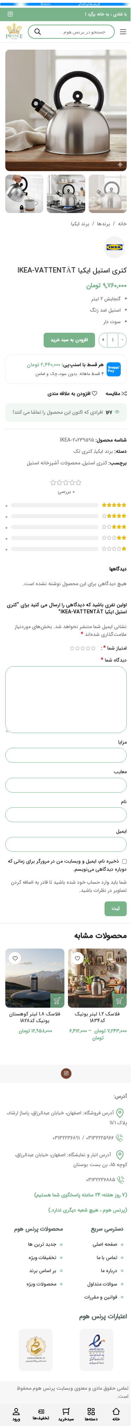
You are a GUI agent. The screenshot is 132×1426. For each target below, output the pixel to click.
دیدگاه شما (114, 660)
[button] (57, 1001)
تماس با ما (107, 1258)
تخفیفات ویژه (42, 1258)
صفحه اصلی (105, 1244)
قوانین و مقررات (100, 1297)
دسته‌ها (91, 1419)
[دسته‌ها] (91, 1411)
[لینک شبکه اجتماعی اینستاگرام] (10, 14)
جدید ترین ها (42, 1244)
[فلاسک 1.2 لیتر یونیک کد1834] (97, 978)
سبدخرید (66, 1419)
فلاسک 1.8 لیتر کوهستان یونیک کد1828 (34, 1017)
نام (124, 802)
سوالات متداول (102, 1284)
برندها (103, 224)
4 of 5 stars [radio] (77, 648)
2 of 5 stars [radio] (87, 648)
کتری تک (82, 451)
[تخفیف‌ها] (41, 1411)
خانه (122, 224)
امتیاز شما (115, 648)
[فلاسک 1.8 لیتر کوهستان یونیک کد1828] (34, 978)
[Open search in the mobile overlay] (71, 31)
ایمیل (121, 831)
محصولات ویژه (41, 1284)
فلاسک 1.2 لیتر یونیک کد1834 (97, 1017)
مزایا (122, 742)
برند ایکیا (80, 224)
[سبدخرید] (66, 1411)
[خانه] (116, 1411)
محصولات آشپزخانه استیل (53, 463)
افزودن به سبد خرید (69, 340)
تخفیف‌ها (41, 1418)
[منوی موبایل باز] (123, 32)
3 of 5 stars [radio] (82, 648)
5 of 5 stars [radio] (72, 648)
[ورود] (16, 1411)
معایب (120, 772)
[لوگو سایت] (14, 32)
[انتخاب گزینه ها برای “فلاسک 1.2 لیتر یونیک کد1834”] (120, 1001)
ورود (16, 1419)
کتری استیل (95, 463)
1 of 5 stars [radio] (93, 648)
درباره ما (109, 1271)
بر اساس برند (42, 1271)
